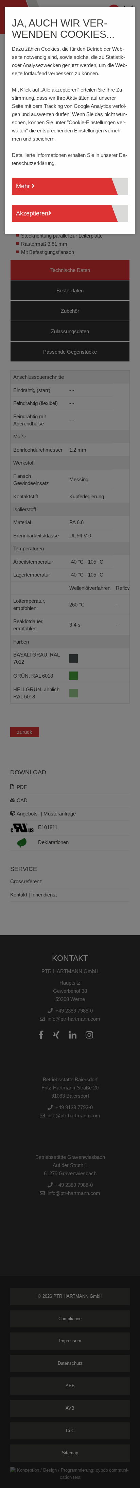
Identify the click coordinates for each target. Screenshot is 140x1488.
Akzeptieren (32, 213)
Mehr (24, 186)
